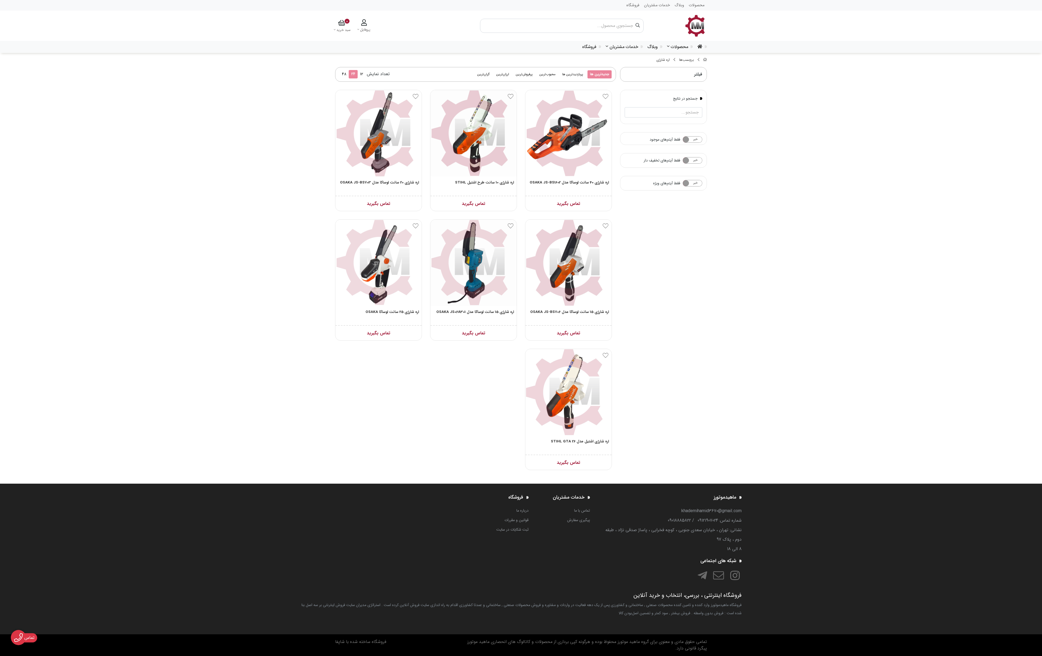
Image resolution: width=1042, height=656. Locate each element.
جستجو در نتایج (685, 98)
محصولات (679, 46)
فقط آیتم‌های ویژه (666, 183)
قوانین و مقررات (516, 520)
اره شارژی (663, 60)
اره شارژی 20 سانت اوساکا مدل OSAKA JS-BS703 (379, 182)
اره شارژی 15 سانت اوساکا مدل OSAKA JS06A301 (475, 312)
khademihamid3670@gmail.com (711, 511)
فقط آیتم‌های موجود (665, 139)
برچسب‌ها (686, 60)
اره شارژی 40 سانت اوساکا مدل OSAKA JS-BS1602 (569, 182)
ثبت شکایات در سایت (512, 530)
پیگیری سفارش (578, 520)
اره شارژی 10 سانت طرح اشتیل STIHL (484, 182)
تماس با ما (582, 511)
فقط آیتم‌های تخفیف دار (662, 160)
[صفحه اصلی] (705, 60)
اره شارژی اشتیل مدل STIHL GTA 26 (580, 441)
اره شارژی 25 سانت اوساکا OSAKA (392, 312)
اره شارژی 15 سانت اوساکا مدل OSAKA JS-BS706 (569, 312)
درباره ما (522, 511)
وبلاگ (652, 46)
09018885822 (679, 520)
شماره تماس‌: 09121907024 (720, 520)
